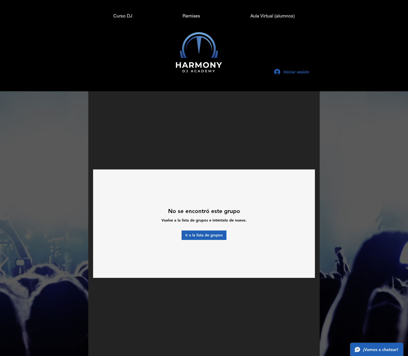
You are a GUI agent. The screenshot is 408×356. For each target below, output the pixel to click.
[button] (272, 16)
